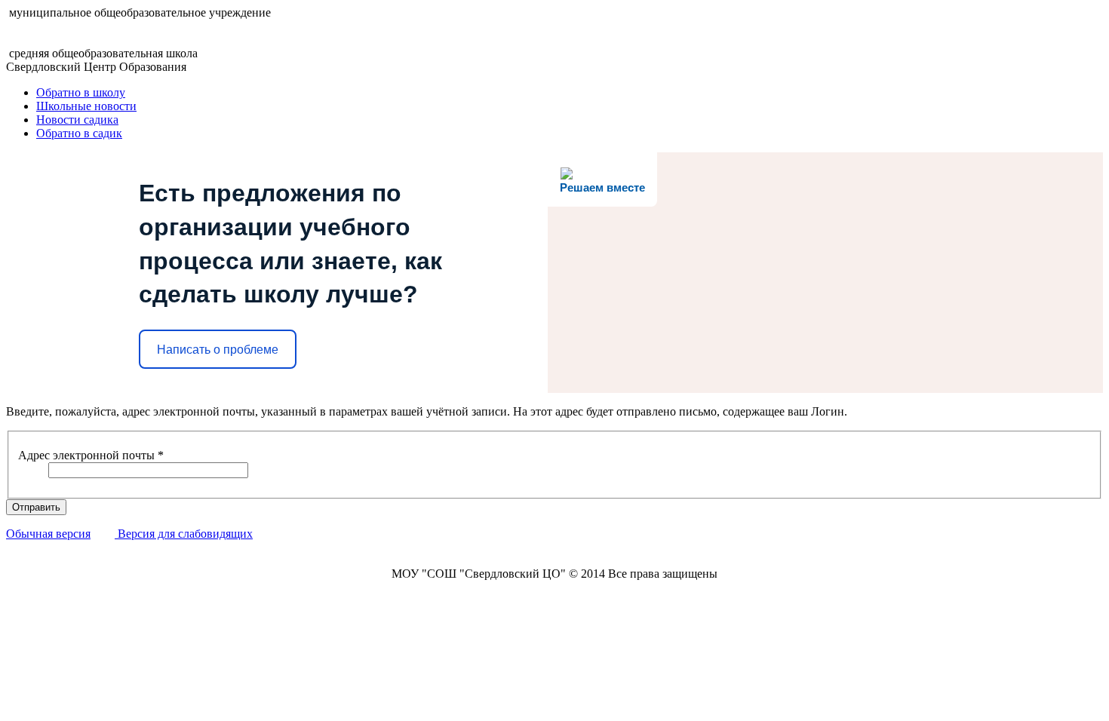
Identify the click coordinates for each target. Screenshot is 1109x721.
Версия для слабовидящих (184, 533)
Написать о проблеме (217, 349)
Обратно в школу (80, 92)
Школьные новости (86, 106)
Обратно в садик (79, 133)
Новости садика (77, 119)
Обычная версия (48, 533)
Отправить (36, 507)
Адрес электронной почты (91, 455)
